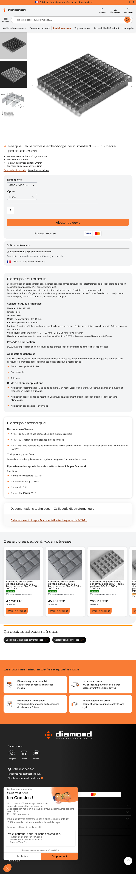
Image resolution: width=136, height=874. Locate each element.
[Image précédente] (32, 85)
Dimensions (14, 179)
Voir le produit (17, 611)
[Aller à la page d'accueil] (68, 735)
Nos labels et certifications (24, 778)
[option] (13, 74)
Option (11, 191)
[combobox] (68, 20)
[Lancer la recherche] (127, 20)
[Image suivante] (131, 85)
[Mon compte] (115, 9)
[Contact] (102, 9)
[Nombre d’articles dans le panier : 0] (128, 9)
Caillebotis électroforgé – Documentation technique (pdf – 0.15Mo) (49, 520)
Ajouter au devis (68, 222)
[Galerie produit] (82, 85)
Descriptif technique (38, 170)
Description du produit (15, 170)
